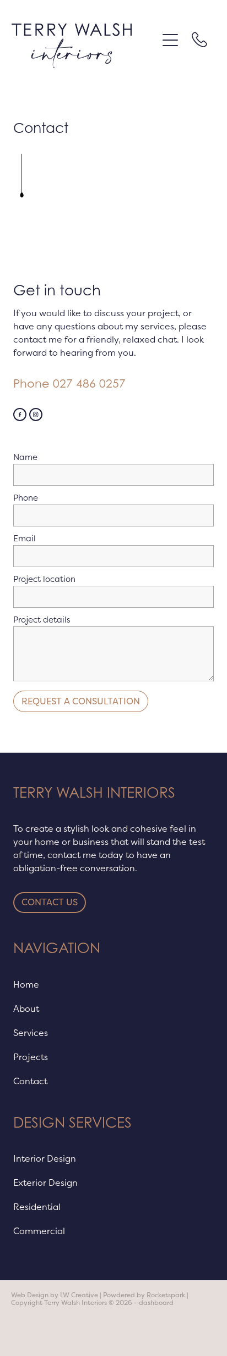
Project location (44, 579)
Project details (41, 619)
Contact (30, 1080)
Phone (25, 498)
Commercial (39, 1230)
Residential (37, 1206)
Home (26, 984)
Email (24, 538)
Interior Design (44, 1158)
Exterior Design (45, 1182)
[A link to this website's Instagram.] (35, 414)
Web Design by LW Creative (54, 1295)
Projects (30, 1056)
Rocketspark (166, 1295)
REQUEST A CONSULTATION (80, 701)
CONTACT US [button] (49, 902)
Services (30, 1032)
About (26, 1008)
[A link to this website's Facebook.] (19, 414)
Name (25, 457)
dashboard (156, 1302)
